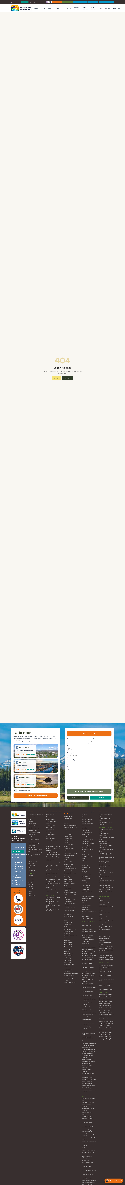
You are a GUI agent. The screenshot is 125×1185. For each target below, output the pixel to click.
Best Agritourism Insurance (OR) (106, 830)
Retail (83, 858)
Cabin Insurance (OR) (105, 936)
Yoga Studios (85, 916)
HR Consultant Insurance (88, 1041)
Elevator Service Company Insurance (89, 988)
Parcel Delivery (86, 828)
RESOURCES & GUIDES (106, 812)
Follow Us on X (19, 880)
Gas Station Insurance (70, 929)
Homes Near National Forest (105, 943)
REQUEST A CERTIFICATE (80, 2)
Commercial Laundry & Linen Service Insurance (88, 960)
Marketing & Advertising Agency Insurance (88, 1062)
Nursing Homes (86, 821)
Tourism (84, 880)
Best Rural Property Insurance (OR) (104, 862)
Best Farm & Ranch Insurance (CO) (104, 842)
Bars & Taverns (68, 834)
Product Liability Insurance (89, 837)
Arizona (30, 875)
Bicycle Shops (68, 838)
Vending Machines (87, 898)
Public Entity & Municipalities (86, 846)
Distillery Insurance (69, 886)
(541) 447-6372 (22, 754)
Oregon (30, 886)
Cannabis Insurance (69, 855)
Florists (66, 920)
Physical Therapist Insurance (87, 1113)
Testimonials (31, 845)
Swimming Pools (86, 874)
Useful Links (31, 847)
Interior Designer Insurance (89, 1049)
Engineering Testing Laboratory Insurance (88, 996)
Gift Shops (67, 933)
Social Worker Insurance (88, 1150)
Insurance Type (71, 760)
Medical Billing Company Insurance (88, 1074)
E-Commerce (68, 888)
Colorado (31, 880)
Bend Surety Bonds (104, 999)
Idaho (30, 882)
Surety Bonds (93, 8)
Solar (83, 869)
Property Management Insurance (105, 976)
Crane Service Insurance (88, 973)
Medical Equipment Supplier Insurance (87, 1082)
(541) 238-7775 (21, 769)
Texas (30, 891)
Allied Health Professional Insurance (89, 932)
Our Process (31, 834)
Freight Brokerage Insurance (69, 917)
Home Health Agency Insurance (87, 1027)
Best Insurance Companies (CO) (106, 815)
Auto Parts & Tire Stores (71, 827)
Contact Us (31, 870)
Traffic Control (86, 885)
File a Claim (31, 863)
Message (73, 767)
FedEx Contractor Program (69, 911)
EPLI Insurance (68, 901)
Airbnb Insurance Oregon (53, 846)
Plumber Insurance (87, 832)
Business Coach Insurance (89, 947)
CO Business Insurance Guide (105, 892)
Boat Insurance (50, 817)
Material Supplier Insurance (86, 1070)
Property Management (88, 843)
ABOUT (30, 812)
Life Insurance (50, 829)
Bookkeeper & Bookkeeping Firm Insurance (86, 943)
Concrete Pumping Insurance (87, 964)
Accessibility (31, 817)
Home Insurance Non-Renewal (52, 866)
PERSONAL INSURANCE (53, 812)
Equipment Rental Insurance (86, 1003)
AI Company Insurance (88, 929)
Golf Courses (85, 863)
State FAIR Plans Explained (106, 887)
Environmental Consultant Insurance (89, 999)
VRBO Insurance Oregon (52, 892)
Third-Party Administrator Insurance (89, 1171)
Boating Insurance (51, 819)
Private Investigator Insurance (87, 1123)
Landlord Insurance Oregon (51, 873)
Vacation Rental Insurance (53, 889)
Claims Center (32, 868)
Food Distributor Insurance (89, 1017)
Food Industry (68, 922)
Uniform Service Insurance (89, 1180)
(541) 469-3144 (22, 784)
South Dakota (32, 889)
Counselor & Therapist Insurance (88, 968)
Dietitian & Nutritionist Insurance (88, 980)
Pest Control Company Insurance (88, 1109)
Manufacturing (68, 969)
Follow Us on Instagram (18, 876)
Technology (85, 876)
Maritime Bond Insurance (71, 973)
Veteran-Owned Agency (35, 849)
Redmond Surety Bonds (106, 1003)
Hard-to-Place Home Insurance (52, 859)
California (31, 878)
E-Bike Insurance (50, 825)
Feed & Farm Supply (69, 908)
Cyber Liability (68, 879)
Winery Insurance (86, 909)
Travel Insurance (50, 838)
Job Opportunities (33, 828)
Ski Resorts (85, 865)
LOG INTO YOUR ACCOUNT (106, 2)
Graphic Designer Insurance (86, 1020)
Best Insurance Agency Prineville (105, 823)
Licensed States (33, 830)
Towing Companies (87, 883)
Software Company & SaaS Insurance (88, 1153)
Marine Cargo (67, 971)
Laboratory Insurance (88, 1059)
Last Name (96, 739)
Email (72, 746)
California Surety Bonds (105, 1030)
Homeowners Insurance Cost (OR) (52, 910)
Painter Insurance (86, 826)
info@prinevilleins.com (24, 790)
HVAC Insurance (68, 953)
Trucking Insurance (87, 892)
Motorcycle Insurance (52, 832)
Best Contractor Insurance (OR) (106, 838)
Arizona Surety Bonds (105, 1028)
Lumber (66, 967)
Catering (66, 857)
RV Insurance (49, 836)
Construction (67, 866)
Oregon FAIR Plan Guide (52, 881)
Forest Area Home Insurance (104, 939)
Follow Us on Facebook (18, 872)
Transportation (86, 887)
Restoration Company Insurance (88, 1134)
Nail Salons (85, 814)
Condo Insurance (68, 864)
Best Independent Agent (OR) (106, 850)
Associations (67, 821)
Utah (29, 893)
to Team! (89, 791)
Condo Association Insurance (51, 822)
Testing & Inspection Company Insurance (87, 1163)
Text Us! (25, 2)
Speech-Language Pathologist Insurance (88, 1157)
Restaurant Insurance (87, 856)
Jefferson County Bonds (106, 1023)
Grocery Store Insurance (71, 936)
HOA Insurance (68, 944)
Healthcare (67, 940)
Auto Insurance (50, 814)
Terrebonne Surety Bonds (106, 1014)
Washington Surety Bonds (106, 1039)
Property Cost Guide (87, 841)
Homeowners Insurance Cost (52, 870)
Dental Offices (68, 881)
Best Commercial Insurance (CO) (104, 834)
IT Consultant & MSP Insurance (87, 1056)
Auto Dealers (67, 823)
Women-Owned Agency (35, 852)
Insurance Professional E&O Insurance (88, 1046)
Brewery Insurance (69, 848)
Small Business (86, 867)
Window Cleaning (86, 905)
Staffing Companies (87, 872)
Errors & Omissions (69, 903)
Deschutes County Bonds (106, 1021)
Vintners (84, 903)
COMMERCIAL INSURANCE (68, 812)
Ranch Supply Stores (87, 849)
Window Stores (86, 907)
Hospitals (66, 951)
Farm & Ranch (76, 8)
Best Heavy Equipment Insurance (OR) (105, 846)
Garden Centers (68, 927)
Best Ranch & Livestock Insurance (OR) (105, 854)
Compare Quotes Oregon (53, 857)
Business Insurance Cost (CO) (106, 873)
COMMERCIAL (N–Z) (88, 812)
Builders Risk (67, 851)
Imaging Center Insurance (89, 1043)
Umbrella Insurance (51, 841)
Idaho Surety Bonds (104, 1034)
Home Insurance (50, 827)
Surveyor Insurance (87, 1160)
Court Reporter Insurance (89, 971)
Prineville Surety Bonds (105, 1012)
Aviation (66, 829)
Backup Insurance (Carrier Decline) (53, 849)
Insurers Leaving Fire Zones (106, 921)
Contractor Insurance (70, 868)
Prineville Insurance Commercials (33, 840)
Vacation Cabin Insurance (106, 959)
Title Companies (86, 878)
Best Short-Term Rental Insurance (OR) (105, 865)
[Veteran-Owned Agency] (50, 2)
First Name (73, 739)
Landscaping (67, 958)
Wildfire (68, 8)
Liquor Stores (67, 962)
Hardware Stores (68, 938)
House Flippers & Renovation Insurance (88, 1037)
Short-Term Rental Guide (106, 983)
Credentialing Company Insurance (88, 976)
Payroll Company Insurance (86, 1105)
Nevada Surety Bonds (105, 1036)
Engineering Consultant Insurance (88, 992)
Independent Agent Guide (106, 883)
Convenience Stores (69, 871)
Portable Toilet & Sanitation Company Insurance (87, 1118)
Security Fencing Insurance (89, 1141)
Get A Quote (88, 733)
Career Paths (32, 823)
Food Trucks (67, 924)
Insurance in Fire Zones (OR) (105, 917)
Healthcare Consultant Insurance (88, 1024)
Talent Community (33, 843)
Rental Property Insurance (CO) (106, 980)
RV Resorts (85, 860)
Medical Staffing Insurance (89, 1088)
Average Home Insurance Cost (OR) (53, 898)
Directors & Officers (69, 883)
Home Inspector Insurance (89, 1031)
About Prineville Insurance (35, 814)
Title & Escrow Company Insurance (88, 1175)
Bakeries (66, 832)
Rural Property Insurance (53, 883)
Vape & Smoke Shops (88, 896)
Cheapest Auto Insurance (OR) (53, 906)
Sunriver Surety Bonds (105, 1016)
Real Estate (85, 852)
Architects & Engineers (70, 892)
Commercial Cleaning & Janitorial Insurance (88, 952)
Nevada (30, 884)
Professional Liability (87, 839)
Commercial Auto (69, 862)
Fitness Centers (68, 914)
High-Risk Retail (68, 942)
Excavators (67, 906)
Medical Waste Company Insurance (89, 1091)
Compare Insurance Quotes (104, 877)
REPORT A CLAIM (93, 2)
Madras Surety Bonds (105, 1008)
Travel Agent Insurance (88, 1178)
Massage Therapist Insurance (87, 1066)
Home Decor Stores (69, 947)
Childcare (66, 859)
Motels (66, 980)
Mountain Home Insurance (53, 877)
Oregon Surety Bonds (105, 997)
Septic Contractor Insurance (87, 1144)
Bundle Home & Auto (52, 852)
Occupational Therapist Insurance (88, 1099)
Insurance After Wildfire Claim (105, 913)
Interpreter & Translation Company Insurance (88, 1052)
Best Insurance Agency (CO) (105, 819)
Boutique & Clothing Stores (69, 845)
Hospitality (67, 949)
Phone (72, 753)
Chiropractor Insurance (88, 949)
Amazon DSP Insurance (70, 825)
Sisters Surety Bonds (105, 1005)
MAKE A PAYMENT (67, 2)
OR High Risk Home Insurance (104, 930)
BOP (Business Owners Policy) (70, 841)
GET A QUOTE (56, 2)
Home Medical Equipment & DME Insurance (89, 1034)
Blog (114, 8)
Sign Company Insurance (88, 1148)
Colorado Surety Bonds (105, 1032)
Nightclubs (84, 817)
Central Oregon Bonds (105, 1001)
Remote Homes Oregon (105, 955)
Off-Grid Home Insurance (53, 879)
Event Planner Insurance (88, 1007)
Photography (85, 830)
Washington (31, 895)
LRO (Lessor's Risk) (69, 964)
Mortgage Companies (70, 978)
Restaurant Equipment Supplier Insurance (88, 1130)
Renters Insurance (51, 834)
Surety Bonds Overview (105, 994)
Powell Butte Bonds (104, 1025)
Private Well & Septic (105, 953)
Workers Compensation (88, 914)
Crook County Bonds (105, 1019)
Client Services (105, 8)
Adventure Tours (68, 816)
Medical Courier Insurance (89, 1079)
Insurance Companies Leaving (105, 923)
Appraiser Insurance (87, 935)
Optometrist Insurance (88, 1102)
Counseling (67, 877)
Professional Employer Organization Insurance (88, 1126)
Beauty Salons (68, 836)
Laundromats (67, 960)
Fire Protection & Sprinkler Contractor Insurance (89, 1013)
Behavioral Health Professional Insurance (88, 938)
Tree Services (85, 889)
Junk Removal (68, 955)
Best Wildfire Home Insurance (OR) (104, 869)
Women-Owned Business (89, 911)
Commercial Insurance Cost (70, 873)
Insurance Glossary (33, 826)
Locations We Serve (34, 832)
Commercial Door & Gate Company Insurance (89, 956)
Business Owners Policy (70, 853)
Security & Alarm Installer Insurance (89, 1138)
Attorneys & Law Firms (70, 894)
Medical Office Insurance (88, 1085)
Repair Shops (85, 854)
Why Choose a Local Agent (34, 855)
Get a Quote (32, 865)
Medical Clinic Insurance (88, 1077)
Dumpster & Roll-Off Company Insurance (87, 984)
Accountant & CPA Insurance (87, 926)
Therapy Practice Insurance (86, 1167)
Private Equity (85, 834)
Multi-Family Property (70, 982)
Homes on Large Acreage (106, 946)
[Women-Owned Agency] (47, 2)
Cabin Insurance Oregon (53, 854)
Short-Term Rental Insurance (51, 886)
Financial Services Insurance (86, 1010)
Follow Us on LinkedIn (18, 883)
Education (67, 890)
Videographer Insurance (88, 1182)
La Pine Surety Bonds (105, 1010)
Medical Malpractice (69, 975)
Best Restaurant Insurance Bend (106, 858)
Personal (58, 8)
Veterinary (84, 900)
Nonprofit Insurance (87, 819)
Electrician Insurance (69, 899)
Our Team (31, 837)
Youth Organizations (87, 918)
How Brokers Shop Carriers (106, 880)
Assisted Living (68, 818)
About (36, 8)
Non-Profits (85, 8)
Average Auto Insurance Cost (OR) (52, 902)
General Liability (68, 931)
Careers (30, 821)
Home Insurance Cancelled (53, 863)
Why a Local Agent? (104, 889)
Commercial (47, 8)
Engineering (67, 897)
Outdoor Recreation (87, 823)
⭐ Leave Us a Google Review (37, 795)
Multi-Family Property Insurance (105, 972)
